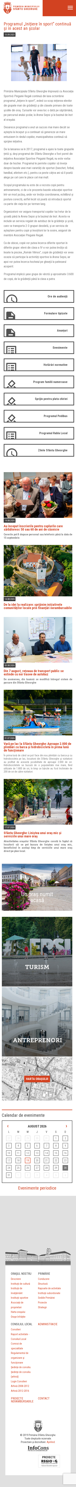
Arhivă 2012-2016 (20, 1390)
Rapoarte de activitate (49, 1288)
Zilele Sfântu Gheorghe (53, 450)
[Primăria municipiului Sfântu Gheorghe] (7, 13)
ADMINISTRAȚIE (47, 1324)
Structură (43, 1283)
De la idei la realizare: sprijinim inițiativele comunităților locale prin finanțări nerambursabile (38, 606)
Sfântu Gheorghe (25, 9)
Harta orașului (37, 1079)
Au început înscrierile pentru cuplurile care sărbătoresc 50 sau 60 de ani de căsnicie (33, 527)
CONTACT (44, 1398)
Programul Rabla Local (53, 433)
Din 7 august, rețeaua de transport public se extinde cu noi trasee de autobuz (34, 672)
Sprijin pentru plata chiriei (51, 399)
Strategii (42, 1307)
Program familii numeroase (50, 382)
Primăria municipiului (26, 6)
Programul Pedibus (56, 416)
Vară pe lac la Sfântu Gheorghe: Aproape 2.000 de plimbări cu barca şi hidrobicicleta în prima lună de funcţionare (37, 747)
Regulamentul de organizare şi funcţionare (19, 1358)
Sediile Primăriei (46, 1297)
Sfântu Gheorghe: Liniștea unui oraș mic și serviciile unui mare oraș (32, 834)
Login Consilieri (19, 1381)
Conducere (43, 1278)
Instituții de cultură (20, 1283)
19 (27, 1160)
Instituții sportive (19, 1297)
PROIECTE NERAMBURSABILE (22, 1400)
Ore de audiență (58, 296)
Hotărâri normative (56, 365)
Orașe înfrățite (18, 1316)
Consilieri (16, 1329)
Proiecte (42, 1302)
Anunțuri (62, 330)
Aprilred (51, 1442)
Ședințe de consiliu (21, 1367)
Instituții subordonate (49, 1293)
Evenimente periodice (37, 1188)
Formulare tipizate (56, 313)
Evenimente (60, 347)
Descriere (16, 1278)
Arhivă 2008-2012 (20, 1386)
